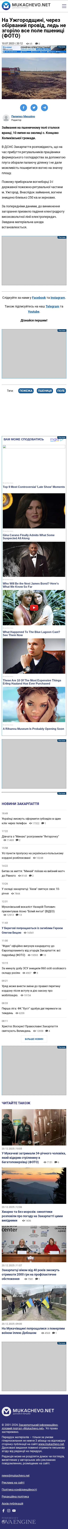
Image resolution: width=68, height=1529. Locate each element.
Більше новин (34, 1039)
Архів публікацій (12, 1503)
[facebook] (3, 1511)
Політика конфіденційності (19, 1489)
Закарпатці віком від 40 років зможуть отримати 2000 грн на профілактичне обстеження (30, 1274)
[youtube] (14, 1511)
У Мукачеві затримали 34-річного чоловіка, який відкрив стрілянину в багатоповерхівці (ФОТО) (34, 1157)
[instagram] (8, 1511)
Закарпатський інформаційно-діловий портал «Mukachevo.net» (30, 1426)
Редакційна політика (15, 1496)
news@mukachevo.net (15, 1475)
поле (61, 390)
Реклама (34, 49)
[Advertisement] (34, 260)
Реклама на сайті (13, 1482)
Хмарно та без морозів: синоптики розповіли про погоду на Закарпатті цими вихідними (32, 1216)
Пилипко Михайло (23, 116)
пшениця (45, 390)
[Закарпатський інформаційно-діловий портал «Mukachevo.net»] (26, 6)
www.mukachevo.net (51, 1444)
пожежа (26, 390)
